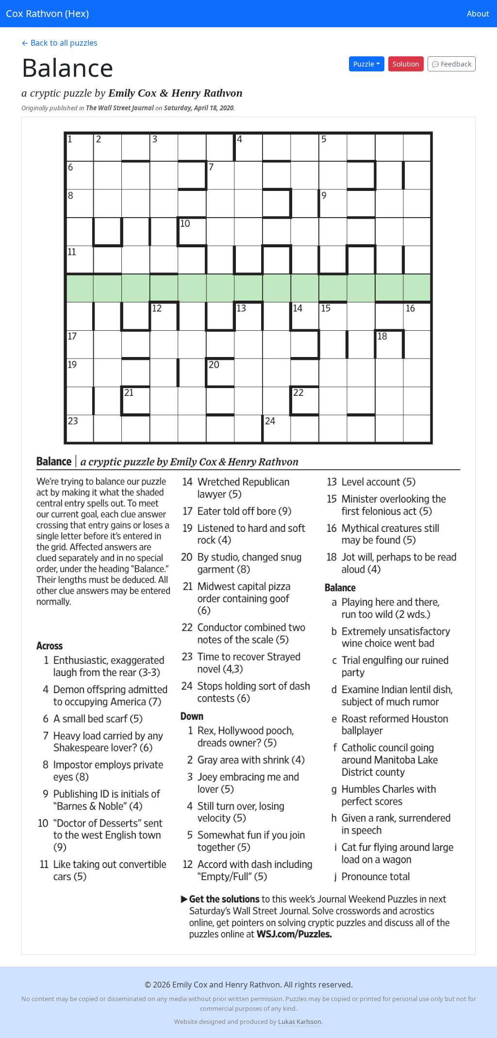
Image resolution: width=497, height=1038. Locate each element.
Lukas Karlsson (299, 1021)
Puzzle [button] (363, 63)
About (478, 13)
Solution (406, 63)
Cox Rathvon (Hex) (47, 13)
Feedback (455, 63)
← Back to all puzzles (59, 42)
